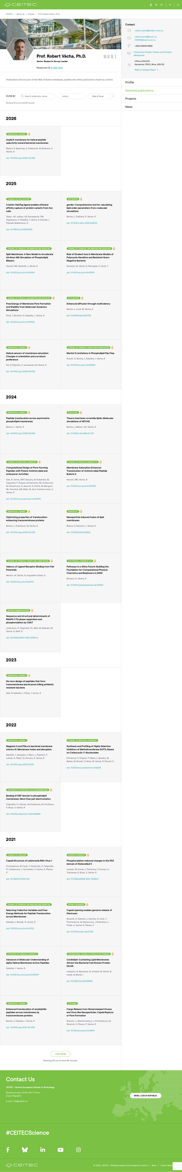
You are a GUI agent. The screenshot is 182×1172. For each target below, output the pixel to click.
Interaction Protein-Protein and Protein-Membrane (153, 53)
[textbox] (101, 96)
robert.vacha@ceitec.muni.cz (149, 30)
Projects (130, 98)
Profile (129, 82)
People (31, 14)
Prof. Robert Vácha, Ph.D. (49, 14)
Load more (60, 1054)
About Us (21, 14)
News (128, 106)
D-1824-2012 (57, 67)
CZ (161, 4)
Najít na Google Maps (145, 69)
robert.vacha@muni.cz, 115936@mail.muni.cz (146, 38)
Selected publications (139, 90)
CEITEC (9, 14)
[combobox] (101, 96)
